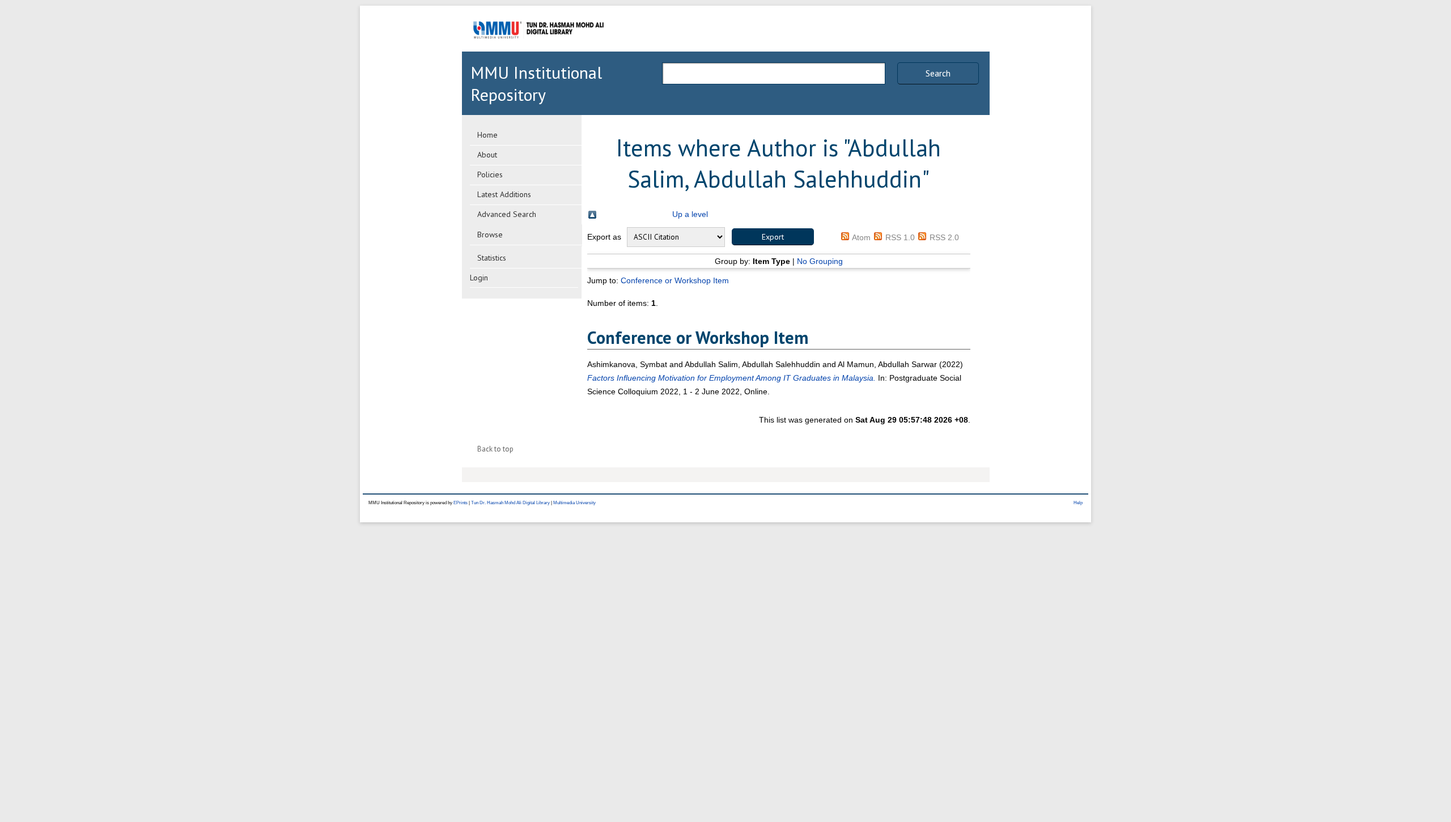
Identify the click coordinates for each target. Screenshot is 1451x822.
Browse (490, 234)
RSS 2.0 (944, 237)
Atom (861, 237)
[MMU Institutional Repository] (538, 49)
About (487, 155)
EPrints (460, 502)
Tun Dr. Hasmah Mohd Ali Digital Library (510, 502)
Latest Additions (504, 194)
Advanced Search (506, 214)
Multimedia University (574, 502)
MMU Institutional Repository (536, 83)
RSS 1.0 (900, 237)
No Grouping (820, 261)
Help (1078, 502)
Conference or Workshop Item (675, 280)
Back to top (495, 449)
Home (487, 135)
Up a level (690, 214)
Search (938, 73)
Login (479, 277)
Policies (490, 174)
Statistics (491, 258)
